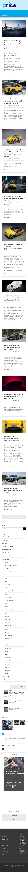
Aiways (5, 47)
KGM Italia (7, 619)
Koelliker (9, 47)
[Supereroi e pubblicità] (6, 701)
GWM (6, 606)
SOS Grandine (8, 645)
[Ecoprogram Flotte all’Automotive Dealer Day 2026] (5, 728)
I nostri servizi (7, 549)
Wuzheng (7, 670)
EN (5, 836)
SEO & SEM (6, 676)
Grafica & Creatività (8, 546)
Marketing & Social (8, 556)
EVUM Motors (8, 597)
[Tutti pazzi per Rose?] (6, 708)
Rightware (7, 638)
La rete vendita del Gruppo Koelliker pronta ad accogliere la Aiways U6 (13, 43)
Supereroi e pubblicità (15, 701)
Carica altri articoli (14, 517)
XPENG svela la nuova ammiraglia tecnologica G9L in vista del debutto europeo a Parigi (16, 693)
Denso (6, 587)
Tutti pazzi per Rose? (14, 708)
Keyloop (7, 616)
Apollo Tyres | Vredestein (12, 565)
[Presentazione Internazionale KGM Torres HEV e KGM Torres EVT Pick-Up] (10, 728)
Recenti (14, 687)
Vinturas (7, 664)
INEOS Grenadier (9, 610)
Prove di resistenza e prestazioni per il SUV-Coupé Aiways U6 (13, 491)
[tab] (14, 754)
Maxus (6, 629)
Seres (6, 641)
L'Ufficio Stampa (11, 202)
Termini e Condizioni (5, 850)
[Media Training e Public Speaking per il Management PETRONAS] (22, 722)
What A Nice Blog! (16, 105)
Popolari (6, 687)
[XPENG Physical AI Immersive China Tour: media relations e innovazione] (5, 722)
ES (3, 838)
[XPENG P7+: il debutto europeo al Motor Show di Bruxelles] (16, 722)
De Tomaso (8, 584)
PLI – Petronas (8, 635)
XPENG (7, 673)
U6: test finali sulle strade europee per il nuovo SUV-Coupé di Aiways (12, 348)
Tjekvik (6, 654)
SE (7, 840)
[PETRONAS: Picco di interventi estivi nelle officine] (14, 763)
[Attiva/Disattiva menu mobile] (25, 2)
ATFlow (7, 568)
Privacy (5, 854)
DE (6, 838)
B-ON (6, 575)
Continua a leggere (8, 74)
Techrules (7, 651)
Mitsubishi (7, 632)
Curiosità (5, 540)
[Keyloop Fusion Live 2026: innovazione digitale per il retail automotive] (10, 722)
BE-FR (4, 840)
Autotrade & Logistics (10, 571)
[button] (14, 734)
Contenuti (6, 537)
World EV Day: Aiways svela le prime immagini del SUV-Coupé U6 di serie (13, 396)
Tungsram (7, 657)
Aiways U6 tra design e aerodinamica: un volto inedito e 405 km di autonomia (13, 101)
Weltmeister (8, 667)
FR (7, 836)
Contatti (5, 845)
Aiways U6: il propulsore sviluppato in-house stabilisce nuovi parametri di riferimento (13, 298)
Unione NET (8, 661)
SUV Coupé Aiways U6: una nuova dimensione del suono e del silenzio (13, 199)
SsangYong (8, 648)
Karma (6, 613)
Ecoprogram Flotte (10, 591)
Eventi (5, 543)
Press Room (14, 47)
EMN (6, 594)
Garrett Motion (9, 600)
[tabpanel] (14, 785)
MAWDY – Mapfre (9, 626)
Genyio (6, 603)
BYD (6, 578)
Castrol (7, 581)
